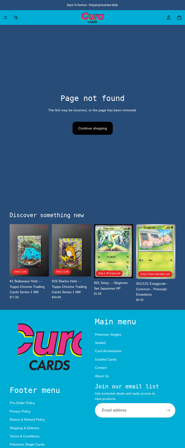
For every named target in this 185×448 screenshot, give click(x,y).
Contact (101, 368)
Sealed (100, 343)
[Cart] (179, 17)
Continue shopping (92, 128)
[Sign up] (168, 410)
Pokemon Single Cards (27, 444)
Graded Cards (106, 359)
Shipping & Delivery (24, 428)
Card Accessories (108, 351)
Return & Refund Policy (27, 419)
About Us (102, 376)
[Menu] (5, 17)
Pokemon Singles (108, 334)
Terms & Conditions (24, 436)
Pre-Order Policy (22, 403)
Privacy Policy (20, 411)
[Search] (16, 17)
